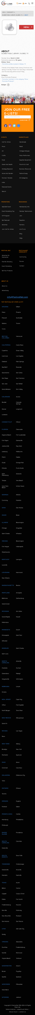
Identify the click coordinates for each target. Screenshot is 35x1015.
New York (5, 744)
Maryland (6, 593)
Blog (20, 233)
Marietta (18, 500)
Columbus (19, 768)
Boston (18, 585)
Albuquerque (20, 718)
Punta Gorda (20, 468)
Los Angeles (19, 356)
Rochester (5, 755)
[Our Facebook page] (5, 125)
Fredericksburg (6, 905)
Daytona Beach (6, 435)
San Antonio (5, 921)
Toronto (4, 794)
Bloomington (20, 522)
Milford (18, 422)
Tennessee (6, 864)
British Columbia (5, 337)
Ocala (3, 462)
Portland (4, 806)
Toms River (19, 710)
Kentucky (5, 559)
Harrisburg (5, 819)
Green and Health (7, 164)
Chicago (4, 528)
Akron (18, 762)
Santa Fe (4, 723)
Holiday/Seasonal (7, 169)
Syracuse (19, 755)
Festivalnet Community (23, 251)
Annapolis (19, 593)
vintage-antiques (24, 151)
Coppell (4, 893)
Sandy (4, 934)
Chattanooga (20, 864)
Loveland (4, 414)
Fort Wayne (5, 546)
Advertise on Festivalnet (6, 256)
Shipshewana (6, 552)
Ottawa (18, 788)
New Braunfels (6, 916)
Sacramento (5, 373)
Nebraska (5, 686)
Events (4, 137)
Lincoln (18, 686)
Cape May (19, 699)
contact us (22, 1012)
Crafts (4, 155)
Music (3, 146)
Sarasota (18, 474)
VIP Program (6, 215)
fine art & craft (24, 164)
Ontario (5, 788)
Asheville (18, 661)
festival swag (23, 173)
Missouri (5, 648)
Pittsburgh (5, 825)
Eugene (18, 801)
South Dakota (5, 856)
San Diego (5, 378)
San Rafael (19, 384)
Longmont (19, 409)
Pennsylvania (7, 814)
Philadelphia (19, 819)
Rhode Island (4, 833)
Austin (18, 882)
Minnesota (6, 630)
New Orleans (6, 578)
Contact (21, 266)
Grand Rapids (6, 617)
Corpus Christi (20, 893)
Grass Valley (20, 350)
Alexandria (19, 942)
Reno (3, 736)
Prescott (4, 318)
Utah (4, 929)
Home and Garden (7, 173)
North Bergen (6, 710)
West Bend (5, 990)
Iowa (4, 508)
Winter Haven (20, 486)
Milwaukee (19, 984)
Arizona (5, 307)
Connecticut (7, 422)
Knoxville (18, 870)
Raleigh (18, 673)
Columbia (19, 841)
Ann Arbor (19, 611)
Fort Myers (5, 440)
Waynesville (5, 679)
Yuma (3, 329)
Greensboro (5, 673)
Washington (7, 966)
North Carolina (5, 662)
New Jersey (6, 699)
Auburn (18, 966)
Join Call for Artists (8, 229)
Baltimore (5, 598)
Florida (5, 429)
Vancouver (19, 336)
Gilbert (18, 307)
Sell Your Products (7, 270)
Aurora (18, 397)
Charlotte (4, 668)
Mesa (3, 312)
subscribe (24, 120)
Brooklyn (4, 749)
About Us (4, 281)
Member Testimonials (25, 211)
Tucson (18, 323)
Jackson (18, 997)
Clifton (4, 705)
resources (23, 202)
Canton (18, 888)
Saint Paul (19, 635)
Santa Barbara (6, 389)
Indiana (5, 541)
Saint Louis (5, 654)
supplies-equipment (25, 160)
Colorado (6, 397)
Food (3, 160)
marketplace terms (22, 1009)
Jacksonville (5, 446)
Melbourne (19, 451)
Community (22, 257)
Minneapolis (5, 635)
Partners (21, 224)
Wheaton (19, 533)
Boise (17, 515)
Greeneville (5, 870)
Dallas (4, 899)
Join (20, 215)
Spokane (18, 977)
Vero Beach (19, 480)
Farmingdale (20, 705)
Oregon (5, 801)
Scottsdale (19, 318)
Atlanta (18, 495)
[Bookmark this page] (18, 125)
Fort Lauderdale (20, 435)
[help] (8, 85)
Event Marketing (7, 266)
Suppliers (22, 220)
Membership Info (24, 206)
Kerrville (4, 910)
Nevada (5, 731)
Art (3, 151)
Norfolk (4, 953)
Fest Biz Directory (7, 261)
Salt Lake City (20, 929)
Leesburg (4, 451)
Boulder (4, 402)
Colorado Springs (18, 403)
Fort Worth (19, 899)
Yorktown (19, 958)
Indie (3, 182)
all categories (23, 178)
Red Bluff (4, 367)
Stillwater (4, 641)
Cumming (5, 500)
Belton (4, 888)
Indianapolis (19, 546)
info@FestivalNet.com (17, 297)
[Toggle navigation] (32, 3)
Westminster (6, 604)
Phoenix (18, 312)
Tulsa (3, 781)
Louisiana (6, 572)
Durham (18, 668)
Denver (4, 409)
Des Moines (19, 508)
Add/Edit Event (6, 206)
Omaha (4, 692)
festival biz (5, 250)
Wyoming (5, 997)
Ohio (4, 762)
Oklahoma (6, 775)
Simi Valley (19, 389)
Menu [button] (26, 27)
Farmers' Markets (7, 178)
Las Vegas (19, 731)
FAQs (20, 238)
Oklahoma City (20, 775)
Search (4, 191)
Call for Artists (6, 142)
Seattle (4, 977)
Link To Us (22, 229)
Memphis (4, 875)
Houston (18, 905)
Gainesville (19, 440)
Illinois (5, 522)
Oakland (4, 361)
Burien (4, 971)
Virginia (5, 942)
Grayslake (19, 528)
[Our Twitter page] (14, 125)
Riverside (18, 367)
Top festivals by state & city (12, 302)
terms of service (10, 1009)
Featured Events (6, 187)
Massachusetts (7, 585)
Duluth (18, 630)
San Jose (4, 384)
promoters (5, 202)
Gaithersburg (20, 598)
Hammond (19, 572)
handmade (22, 142)
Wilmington (19, 679)
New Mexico (6, 718)
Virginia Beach (6, 958)
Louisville (4, 565)
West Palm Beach (5, 487)
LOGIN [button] (19, 3)
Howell (18, 617)
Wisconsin (6, 984)
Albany (18, 744)
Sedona (4, 323)
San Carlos (19, 373)
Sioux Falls (19, 855)
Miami (4, 457)
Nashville (18, 875)
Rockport (18, 916)
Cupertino (5, 350)
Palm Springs (20, 361)
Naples (18, 457)
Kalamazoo (5, 622)
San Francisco (20, 378)
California (6, 345)
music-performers (24, 155)
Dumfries (4, 947)
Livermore (5, 356)
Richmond (19, 953)
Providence (19, 832)
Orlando (4, 468)
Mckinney (19, 910)
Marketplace (24, 137)
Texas (4, 882)
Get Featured (6, 220)
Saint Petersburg (5, 474)
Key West (19, 446)
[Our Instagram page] (9, 125)
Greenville (5, 848)
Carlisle (18, 814)
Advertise (4, 224)
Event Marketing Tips (8, 211)
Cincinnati (5, 768)
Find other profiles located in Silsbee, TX (14, 64)
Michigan (5, 611)
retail (21, 146)
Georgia (5, 495)
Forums (21, 261)
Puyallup (18, 971)
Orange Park (20, 462)
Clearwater (19, 429)
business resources (25, 169)
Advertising (5, 290)
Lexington (19, 559)
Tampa (4, 480)
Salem (18, 806)
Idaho (4, 515)
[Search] (29, 3)
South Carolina (5, 842)
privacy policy (13, 1012)
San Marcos (19, 921)
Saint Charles (6, 533)
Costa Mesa (19, 345)
